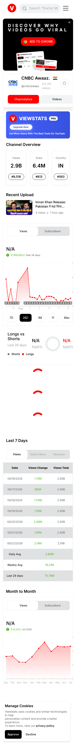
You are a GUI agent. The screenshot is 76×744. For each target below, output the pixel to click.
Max (67, 317)
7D (11, 317)
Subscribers (53, 231)
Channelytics (23, 99)
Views (23, 231)
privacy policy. (45, 726)
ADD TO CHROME (41, 41)
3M (40, 317)
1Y (53, 317)
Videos (57, 99)
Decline (31, 734)
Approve (13, 734)
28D (25, 317)
